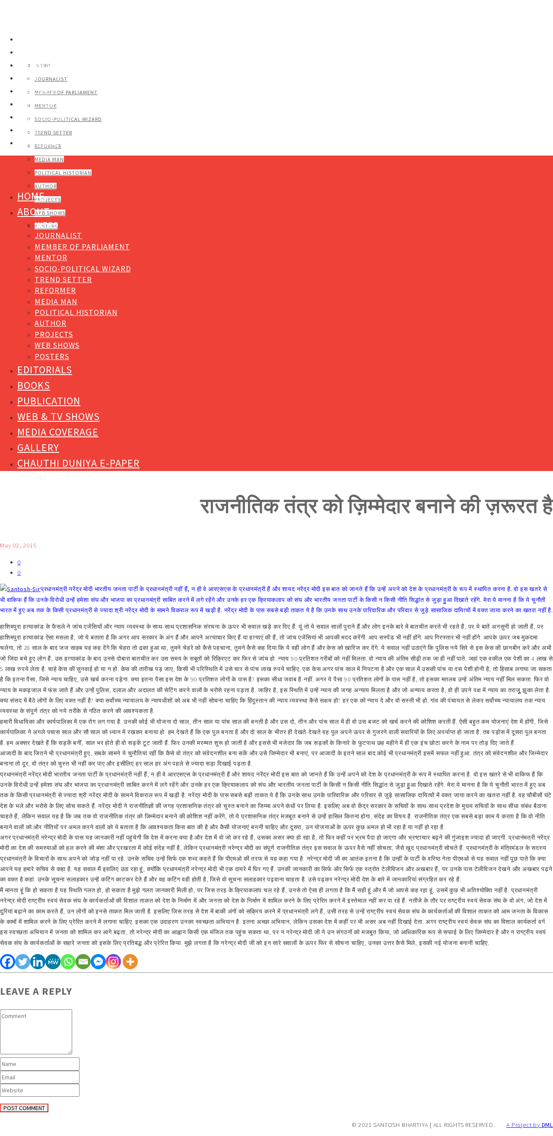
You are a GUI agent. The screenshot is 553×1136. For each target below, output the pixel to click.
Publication (36, 91)
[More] (130, 961)
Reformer (55, 290)
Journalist (51, 79)
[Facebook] (7, 961)
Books (27, 78)
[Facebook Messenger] (98, 961)
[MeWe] (52, 961)
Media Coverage (42, 117)
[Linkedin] (37, 961)
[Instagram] (113, 961)
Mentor (51, 257)
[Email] (83, 961)
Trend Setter (53, 132)
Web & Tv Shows (42, 104)
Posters (52, 356)
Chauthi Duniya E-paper (53, 143)
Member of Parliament (66, 92)
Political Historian (63, 172)
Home (25, 39)
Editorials (34, 65)
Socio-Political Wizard (68, 119)
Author (46, 186)
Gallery (29, 130)
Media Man (49, 159)
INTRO (47, 224)
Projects (48, 199)
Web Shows (57, 345)
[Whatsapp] (68, 961)
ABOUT (27, 52)
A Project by (529, 1125)
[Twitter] (22, 961)
